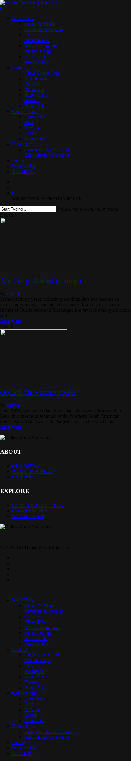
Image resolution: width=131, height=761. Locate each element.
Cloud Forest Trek (41, 654)
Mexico (31, 709)
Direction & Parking (43, 611)
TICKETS (22, 753)
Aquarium (34, 671)
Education (22, 725)
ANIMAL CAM (28, 516)
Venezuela (34, 720)
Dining (19, 742)
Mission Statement (42, 627)
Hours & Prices (39, 605)
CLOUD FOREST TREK (38, 505)
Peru (28, 704)
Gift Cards (34, 616)
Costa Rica (34, 698)
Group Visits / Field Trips (48, 731)
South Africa (36, 676)
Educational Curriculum (47, 736)
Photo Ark (34, 687)
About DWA (36, 622)
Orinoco (32, 665)
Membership (24, 747)
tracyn (13, 293)
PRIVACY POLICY (32, 471)
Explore (19, 649)
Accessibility (36, 643)
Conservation (25, 693)
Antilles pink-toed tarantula (41, 281)
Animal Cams (37, 633)
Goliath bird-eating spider (38, 392)
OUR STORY (26, 465)
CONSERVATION (31, 510)
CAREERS (23, 476)
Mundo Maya (37, 660)
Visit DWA (23, 600)
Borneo (31, 682)
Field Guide (35, 638)
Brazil (30, 715)
